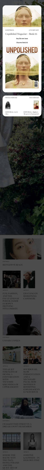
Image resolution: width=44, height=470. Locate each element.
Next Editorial (31, 106)
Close (22, 7)
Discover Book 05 (22, 42)
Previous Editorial (11, 106)
